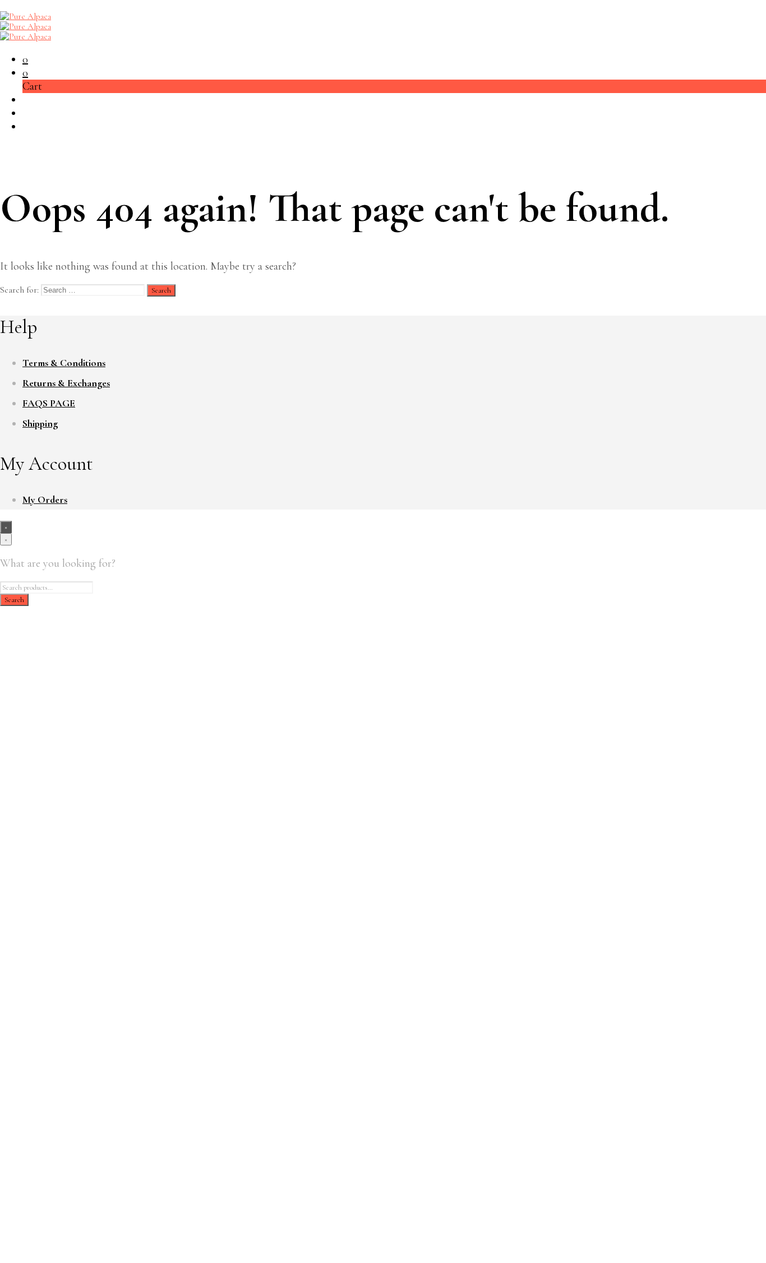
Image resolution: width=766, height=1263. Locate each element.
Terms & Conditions (63, 363)
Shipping (40, 423)
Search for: (19, 289)
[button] (25, 59)
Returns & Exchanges (66, 383)
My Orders (44, 499)
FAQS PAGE (48, 403)
